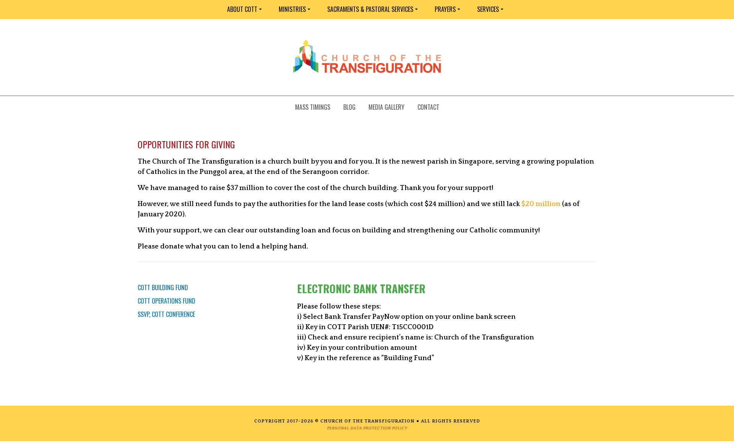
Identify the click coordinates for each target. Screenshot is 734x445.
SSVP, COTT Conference (166, 314)
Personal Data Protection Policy (367, 428)
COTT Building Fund (163, 287)
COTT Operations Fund (166, 300)
